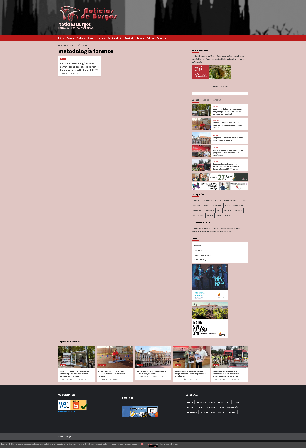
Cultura (150, 38)
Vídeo (60, 436)
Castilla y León (115, 38)
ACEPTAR (153, 446)
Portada (81, 38)
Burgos (91, 38)
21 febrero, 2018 (74, 73)
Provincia (129, 38)
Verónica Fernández (67, 379)
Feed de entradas (201, 250)
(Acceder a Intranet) (66, 411)
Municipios (210, 210)
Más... (219, 210)
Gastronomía (238, 205)
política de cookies (146, 444)
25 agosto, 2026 (232, 379)
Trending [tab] (216, 99)
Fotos (227, 205)
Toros (218, 215)
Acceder (197, 245)
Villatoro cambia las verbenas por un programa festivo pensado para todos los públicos (228, 152)
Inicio (61, 38)
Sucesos (101, 38)
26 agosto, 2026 (79, 379)
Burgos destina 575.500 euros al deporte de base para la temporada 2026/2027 (227, 125)
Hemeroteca (198, 210)
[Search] (246, 38)
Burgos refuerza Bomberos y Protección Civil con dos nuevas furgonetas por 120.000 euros (226, 166)
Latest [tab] (195, 99)
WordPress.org (200, 259)
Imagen (69, 436)
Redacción (64, 73)
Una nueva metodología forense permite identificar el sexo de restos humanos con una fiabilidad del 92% (79, 67)
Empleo (70, 38)
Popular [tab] (205, 99)
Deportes (161, 38)
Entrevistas (217, 205)
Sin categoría (198, 215)
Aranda (140, 38)
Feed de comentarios (202, 255)
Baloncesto (207, 200)
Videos (227, 215)
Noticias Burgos (74, 24)
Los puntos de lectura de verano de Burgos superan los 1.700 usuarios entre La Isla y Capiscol (227, 111)
